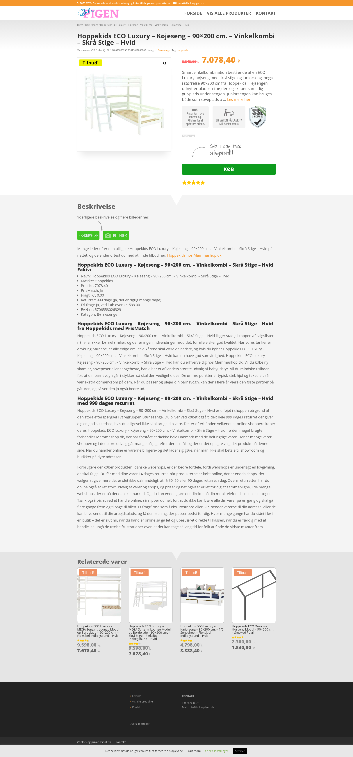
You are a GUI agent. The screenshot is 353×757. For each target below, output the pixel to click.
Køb (229, 169)
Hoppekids (182, 50)
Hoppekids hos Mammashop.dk (194, 255)
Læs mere (194, 751)
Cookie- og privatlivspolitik (94, 742)
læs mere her (239, 99)
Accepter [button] (240, 751)
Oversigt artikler (139, 724)
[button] (165, 63)
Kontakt (266, 14)
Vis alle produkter (229, 14)
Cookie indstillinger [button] (216, 751)
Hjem (80, 25)
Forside (193, 14)
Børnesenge (91, 25)
